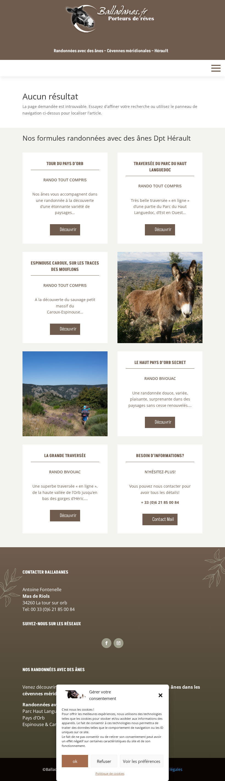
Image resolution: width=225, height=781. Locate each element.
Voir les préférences (141, 761)
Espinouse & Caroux (43, 724)
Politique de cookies (109, 773)
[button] (160, 695)
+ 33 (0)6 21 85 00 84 (160, 502)
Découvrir (68, 229)
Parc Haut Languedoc (44, 711)
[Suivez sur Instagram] (118, 643)
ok (75, 761)
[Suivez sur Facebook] (106, 643)
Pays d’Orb (33, 718)
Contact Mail (163, 519)
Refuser (104, 761)
